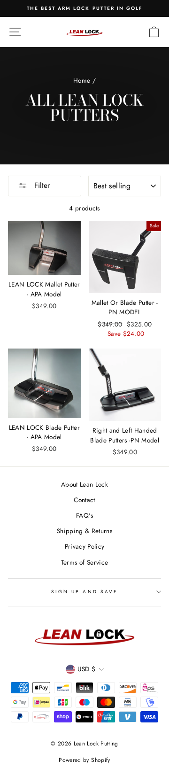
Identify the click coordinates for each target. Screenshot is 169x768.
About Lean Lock (84, 484)
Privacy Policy (85, 546)
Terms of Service (84, 562)
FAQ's (84, 515)
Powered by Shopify (84, 760)
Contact (84, 499)
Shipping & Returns (84, 530)
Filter (41, 185)
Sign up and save (84, 591)
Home (81, 80)
